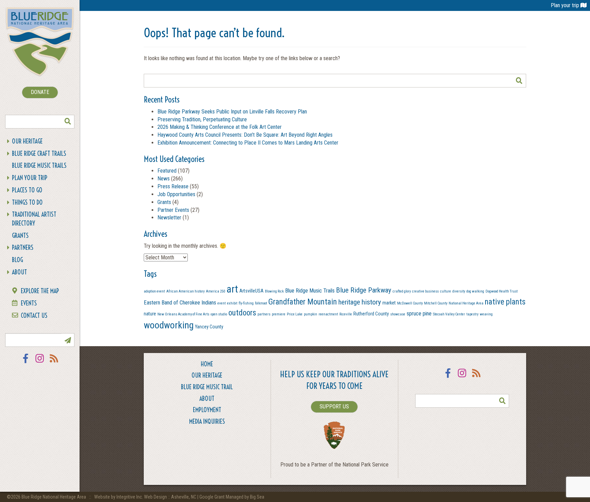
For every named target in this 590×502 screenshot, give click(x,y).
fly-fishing (246, 303)
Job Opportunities (176, 194)
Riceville (345, 314)
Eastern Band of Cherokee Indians (180, 302)
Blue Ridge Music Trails (39, 165)
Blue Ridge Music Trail (207, 387)
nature (150, 313)
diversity (458, 291)
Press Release (172, 186)
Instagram (39, 362)
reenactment (328, 314)
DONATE (40, 92)
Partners (22, 248)
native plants (505, 302)
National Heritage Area (466, 303)
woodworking (169, 325)
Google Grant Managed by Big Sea (231, 497)
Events (29, 303)
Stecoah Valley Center (449, 314)
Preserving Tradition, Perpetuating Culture (202, 119)
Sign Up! (67, 340)
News (163, 178)
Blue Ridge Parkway (363, 290)
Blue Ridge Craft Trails (39, 154)
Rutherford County (371, 313)
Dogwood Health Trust (502, 291)
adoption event (154, 291)
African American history (185, 291)
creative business (425, 291)
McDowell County (410, 303)
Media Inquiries (207, 421)
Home (207, 364)
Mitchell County (435, 303)
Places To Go (27, 190)
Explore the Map (40, 291)
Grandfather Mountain (302, 302)
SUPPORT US (334, 406)
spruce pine (419, 313)
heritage (349, 302)
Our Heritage (27, 141)
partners (263, 314)
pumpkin (310, 314)
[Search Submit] (67, 121)
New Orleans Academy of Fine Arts (183, 314)
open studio (219, 314)
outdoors (242, 312)
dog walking (475, 291)
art (232, 289)
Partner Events (173, 210)
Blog (17, 260)
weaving (486, 314)
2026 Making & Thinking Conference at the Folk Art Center (219, 127)
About (19, 272)
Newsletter (169, 217)
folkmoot (261, 303)
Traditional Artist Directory (34, 219)
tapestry (472, 314)
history (371, 302)
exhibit (232, 303)
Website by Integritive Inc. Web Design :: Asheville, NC (145, 497)
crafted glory (402, 291)
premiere (278, 314)
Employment (207, 410)
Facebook (25, 362)
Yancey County (209, 326)
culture (445, 291)
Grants (20, 236)
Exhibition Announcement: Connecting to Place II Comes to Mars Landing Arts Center (247, 142)
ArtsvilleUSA (251, 291)
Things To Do (27, 202)
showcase (397, 314)
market (389, 303)
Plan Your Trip (29, 178)
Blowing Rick (274, 291)
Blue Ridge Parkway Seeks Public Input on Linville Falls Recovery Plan (232, 111)
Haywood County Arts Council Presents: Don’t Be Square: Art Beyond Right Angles (245, 135)
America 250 (215, 291)
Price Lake (295, 314)
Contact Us (34, 316)
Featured (167, 170)
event (221, 303)
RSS (54, 362)
